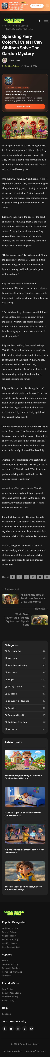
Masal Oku (7, 989)
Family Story (9, 943)
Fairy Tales (15, 687)
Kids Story (8, 1000)
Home (5, 25)
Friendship (14, 651)
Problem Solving (20, 25)
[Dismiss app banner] (47, 5)
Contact (6, 976)
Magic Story (9, 936)
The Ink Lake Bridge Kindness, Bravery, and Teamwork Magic (23, 888)
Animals (12, 729)
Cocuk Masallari (11, 993)
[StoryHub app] (5, 6)
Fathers (12, 672)
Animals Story (10, 939)
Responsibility (17, 715)
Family (12, 708)
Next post (25, 616)
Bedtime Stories (17, 722)
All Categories (11, 947)
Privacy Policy (11, 968)
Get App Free (23, 106)
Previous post (25, 595)
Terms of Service (12, 972)
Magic (11, 679)
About (5, 960)
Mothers (12, 658)
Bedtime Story (10, 928)
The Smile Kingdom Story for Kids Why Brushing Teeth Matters (23, 776)
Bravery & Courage (18, 701)
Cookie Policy (10, 964)
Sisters (12, 694)
